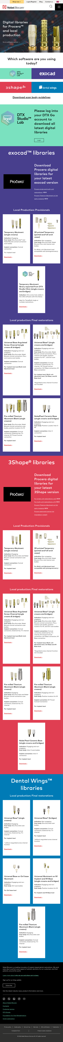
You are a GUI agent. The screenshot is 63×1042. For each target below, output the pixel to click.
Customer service (8, 1009)
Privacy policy (7, 1027)
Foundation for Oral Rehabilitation (14, 1015)
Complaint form (16, 1030)
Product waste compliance (44, 1030)
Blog (40, 2)
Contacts (6, 1006)
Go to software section (10, 42)
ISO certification (45, 1027)
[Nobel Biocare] (12, 7)
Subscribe (9, 985)
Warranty (35, 1027)
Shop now (16, 2)
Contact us (49, 2)
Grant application (9, 1019)
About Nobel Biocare (10, 1003)
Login (39, 140)
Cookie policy (17, 1027)
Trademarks (56, 1027)
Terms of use (27, 1027)
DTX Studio (6, 1012)
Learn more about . (21, 975)
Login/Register (32, 2)
